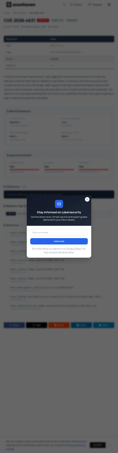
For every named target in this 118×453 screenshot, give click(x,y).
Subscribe (59, 241)
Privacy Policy (74, 248)
